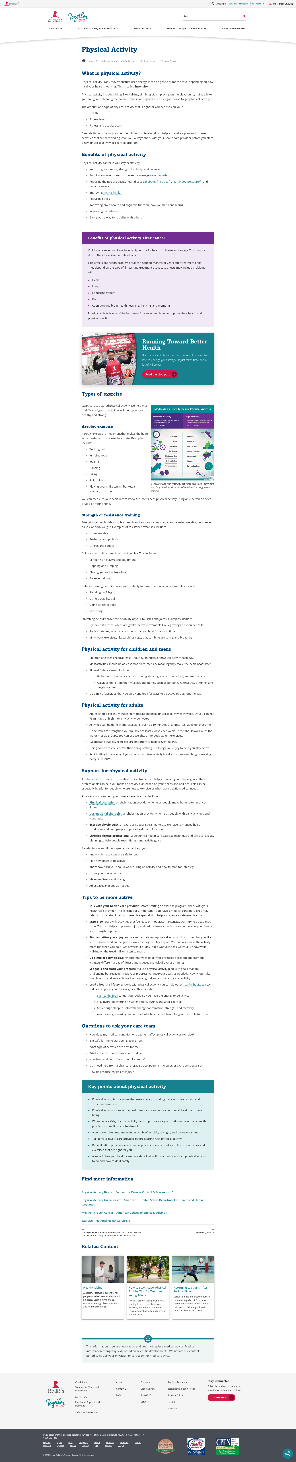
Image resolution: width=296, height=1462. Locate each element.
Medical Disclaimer (178, 1382)
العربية (59, 1442)
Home (90, 60)
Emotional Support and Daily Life (185, 28)
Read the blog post (157, 374)
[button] (212, 478)
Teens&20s (146, 1395)
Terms (171, 1401)
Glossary (145, 1382)
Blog (143, 1401)
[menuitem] (221, 1397)
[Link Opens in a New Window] (164, 1446)
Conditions (53, 28)
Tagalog (85, 1445)
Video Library (148, 1388)
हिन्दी (252, 3)
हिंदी (96, 1445)
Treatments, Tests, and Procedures (97, 28)
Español (233, 3)
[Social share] (287, 1453)
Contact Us (121, 1388)
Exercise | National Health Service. (106, 1221)
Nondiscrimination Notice (181, 1388)
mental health (112, 192)
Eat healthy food (107, 995)
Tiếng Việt (83, 1442)
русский (108, 1445)
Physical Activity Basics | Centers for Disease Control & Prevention (127, 1192)
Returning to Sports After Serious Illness (190, 1289)
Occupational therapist (105, 813)
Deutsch (47, 1445)
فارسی (121, 1445)
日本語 (73, 1445)
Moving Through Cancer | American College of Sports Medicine (125, 1213)
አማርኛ (138, 1442)
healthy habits (192, 984)
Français (243, 3)
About (119, 1382)
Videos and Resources (234, 28)
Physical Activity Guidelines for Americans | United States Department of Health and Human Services (143, 1202)
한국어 (97, 1442)
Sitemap (172, 1408)
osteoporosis (158, 175)
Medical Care (141, 28)
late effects (129, 255)
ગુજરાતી (60, 1445)
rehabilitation (93, 779)
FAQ (118, 1395)
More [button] (258, 3)
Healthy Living (147, 60)
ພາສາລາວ (124, 1442)
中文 (70, 1442)
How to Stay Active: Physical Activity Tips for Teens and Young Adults (147, 1291)
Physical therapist (102, 802)
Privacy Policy (175, 1395)
